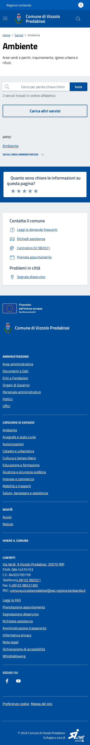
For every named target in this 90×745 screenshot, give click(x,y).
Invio (78, 86)
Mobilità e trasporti (17, 486)
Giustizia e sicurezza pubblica (24, 472)
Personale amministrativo (22, 392)
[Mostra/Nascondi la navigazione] (5, 18)
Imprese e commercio (18, 479)
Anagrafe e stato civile (19, 437)
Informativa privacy (17, 635)
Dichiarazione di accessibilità (24, 649)
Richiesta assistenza (18, 621)
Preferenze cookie (16, 703)
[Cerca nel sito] (78, 19)
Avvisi (7, 517)
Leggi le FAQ (12, 600)
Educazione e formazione (21, 465)
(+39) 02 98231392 (23, 585)
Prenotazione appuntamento (24, 607)
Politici (8, 399)
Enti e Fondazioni (15, 378)
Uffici (6, 406)
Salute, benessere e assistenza (25, 493)
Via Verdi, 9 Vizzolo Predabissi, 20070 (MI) (33, 564)
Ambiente (10, 430)
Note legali (11, 642)
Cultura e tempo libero (19, 458)
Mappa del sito (41, 703)
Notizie (8, 524)
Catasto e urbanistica (18, 451)
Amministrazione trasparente (24, 628)
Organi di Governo (16, 385)
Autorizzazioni (13, 444)
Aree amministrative (18, 364)
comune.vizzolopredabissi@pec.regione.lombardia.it (48, 590)
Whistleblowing (14, 656)
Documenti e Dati (15, 371)
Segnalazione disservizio (21, 614)
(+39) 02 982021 (28, 580)
